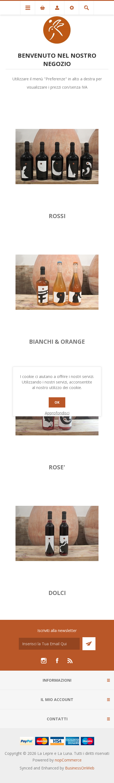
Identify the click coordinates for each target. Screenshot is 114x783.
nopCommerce (68, 760)
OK (57, 402)
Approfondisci (57, 413)
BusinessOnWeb (79, 768)
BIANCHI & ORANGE (57, 341)
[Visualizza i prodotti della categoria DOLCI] (57, 533)
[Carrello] (42, 8)
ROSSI (57, 216)
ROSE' (57, 467)
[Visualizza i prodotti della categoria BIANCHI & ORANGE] (57, 282)
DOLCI (57, 593)
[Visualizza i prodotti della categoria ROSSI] (57, 156)
